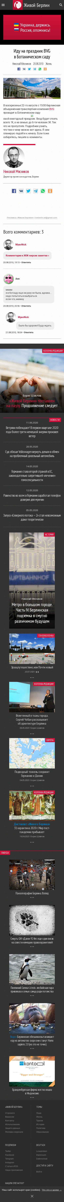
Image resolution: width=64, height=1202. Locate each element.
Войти (39, 1172)
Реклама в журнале (14, 1132)
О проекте (10, 1113)
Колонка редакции (53, 350)
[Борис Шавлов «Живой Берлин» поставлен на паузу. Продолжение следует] (32, 411)
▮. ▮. (37, 671)
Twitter (8, 1151)
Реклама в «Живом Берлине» (20, 218)
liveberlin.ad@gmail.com (46, 218)
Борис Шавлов (37, 728)
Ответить (26, 262)
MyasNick (20, 244)
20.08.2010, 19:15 (11, 262)
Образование (42, 1132)
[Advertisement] (32, 207)
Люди (38, 1113)
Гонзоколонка (45, 635)
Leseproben (41, 1151)
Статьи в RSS (11, 1166)
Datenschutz (41, 1159)
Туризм (39, 1121)
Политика (40, 1128)
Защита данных (12, 1128)
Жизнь (49, 64)
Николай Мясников (21, 64)
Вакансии (9, 1117)
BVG (51, 109)
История (49, 534)
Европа (49, 740)
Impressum (41, 1155)
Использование (12, 1124)
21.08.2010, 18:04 (14, 332)
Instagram (9, 1162)
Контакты (9, 1121)
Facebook (9, 1155)
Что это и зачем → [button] (52, 1190)
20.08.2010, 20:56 (11, 306)
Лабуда (5, 852)
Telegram (9, 1159)
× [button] (32, 1196)
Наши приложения (14, 1170)
